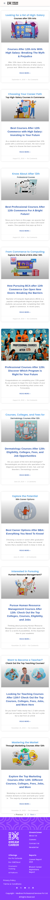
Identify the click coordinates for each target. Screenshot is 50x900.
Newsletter (34, 847)
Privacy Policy (9, 880)
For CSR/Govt (14, 862)
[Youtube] (25, 888)
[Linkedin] (33, 888)
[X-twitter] (21, 888)
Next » (33, 815)
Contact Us (34, 843)
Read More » (25, 73)
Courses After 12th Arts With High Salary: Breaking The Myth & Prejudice (25, 53)
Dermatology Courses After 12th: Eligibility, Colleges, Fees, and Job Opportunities (25, 452)
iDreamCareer (35, 832)
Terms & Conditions (12, 884)
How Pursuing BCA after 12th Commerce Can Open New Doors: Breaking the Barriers (25, 289)
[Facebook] (17, 888)
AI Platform (13, 872)
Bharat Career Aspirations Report (35, 869)
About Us (33, 835)
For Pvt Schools (15, 858)
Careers (32, 839)
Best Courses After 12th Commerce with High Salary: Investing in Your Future (25, 132)
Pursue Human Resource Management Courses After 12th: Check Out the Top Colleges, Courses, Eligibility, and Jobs (25, 612)
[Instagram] (29, 888)
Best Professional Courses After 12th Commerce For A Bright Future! (25, 210)
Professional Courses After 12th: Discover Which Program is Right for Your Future (25, 371)
